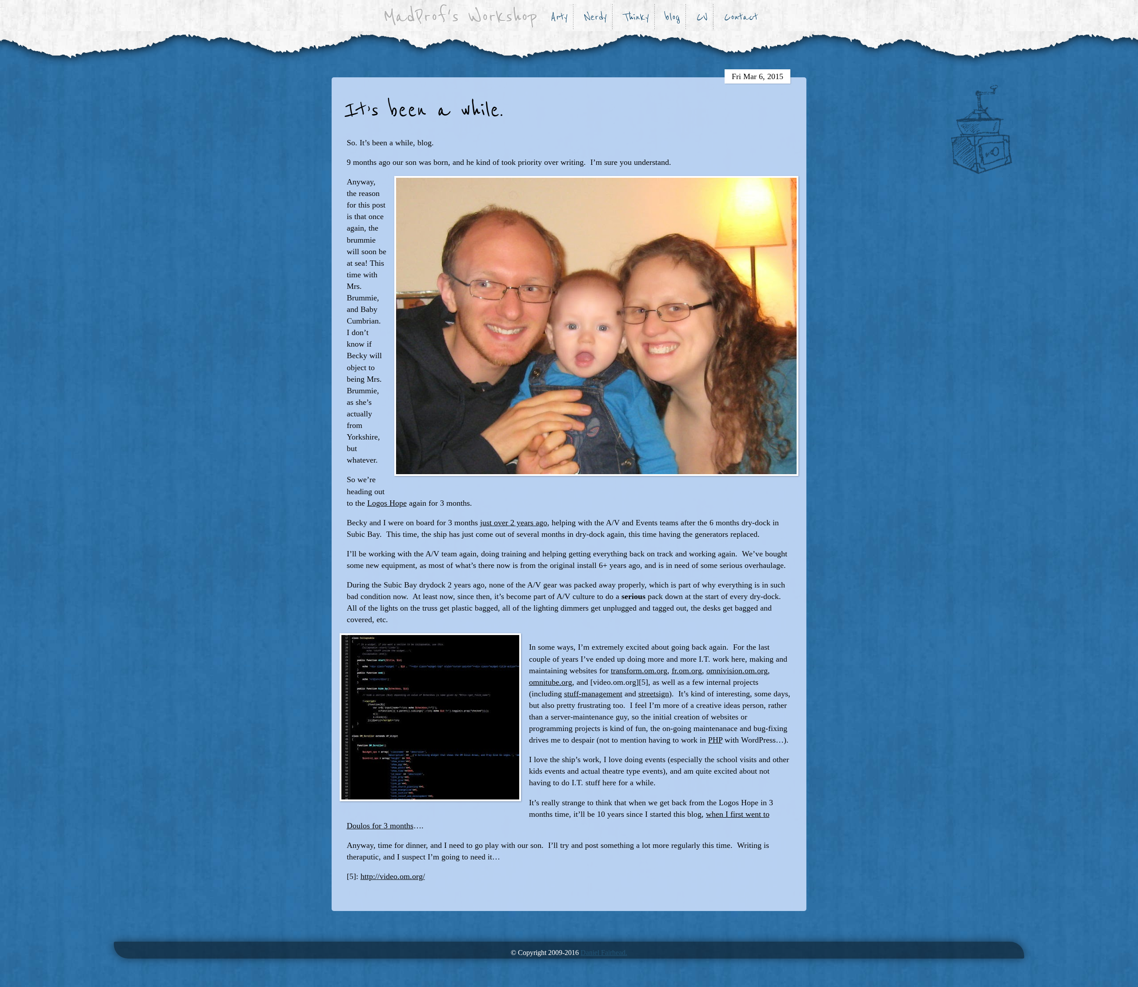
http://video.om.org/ (393, 876)
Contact (741, 16)
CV (702, 16)
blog (672, 16)
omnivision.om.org (737, 670)
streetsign (653, 693)
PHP (715, 739)
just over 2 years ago (513, 522)
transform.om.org (639, 670)
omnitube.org (550, 682)
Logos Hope (387, 503)
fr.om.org (687, 670)
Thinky (636, 16)
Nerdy (595, 16)
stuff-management (593, 693)
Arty (559, 16)
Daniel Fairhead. (604, 952)
